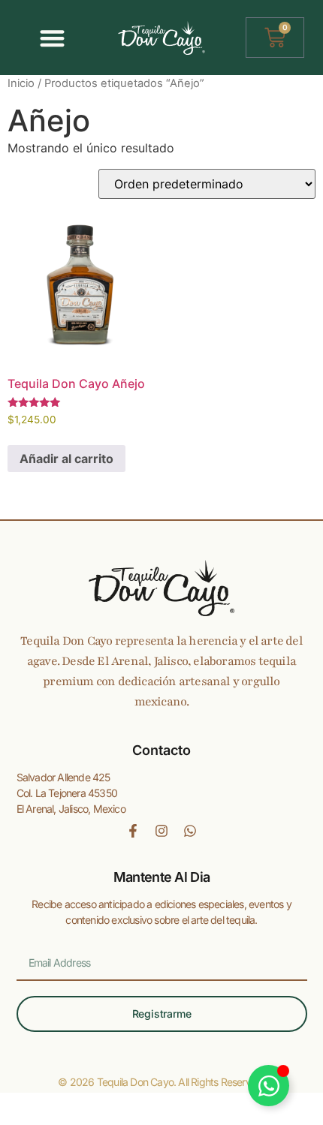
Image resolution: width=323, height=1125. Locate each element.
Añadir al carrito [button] (66, 458)
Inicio (21, 83)
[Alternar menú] (52, 38)
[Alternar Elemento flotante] (268, 1085)
